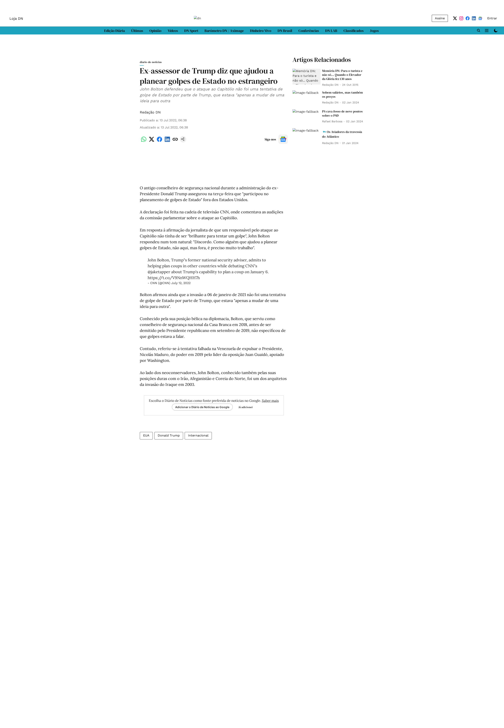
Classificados (354, 30)
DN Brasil (285, 30)
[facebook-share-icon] (159, 141)
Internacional (198, 435)
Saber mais (270, 400)
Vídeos (173, 30)
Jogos (374, 30)
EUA (146, 435)
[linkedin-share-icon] (167, 141)
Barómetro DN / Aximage (224, 30)
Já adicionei (245, 407)
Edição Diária (114, 30)
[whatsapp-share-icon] (144, 141)
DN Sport (191, 30)
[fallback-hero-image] (307, 76)
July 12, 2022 (181, 283)
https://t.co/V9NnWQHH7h (174, 277)
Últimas (137, 30)
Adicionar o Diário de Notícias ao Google (202, 407)
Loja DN (16, 18)
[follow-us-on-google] (283, 139)
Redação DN (150, 112)
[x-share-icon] (151, 141)
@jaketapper (159, 271)
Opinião (155, 30)
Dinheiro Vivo (260, 30)
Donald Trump (169, 435)
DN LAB (331, 30)
